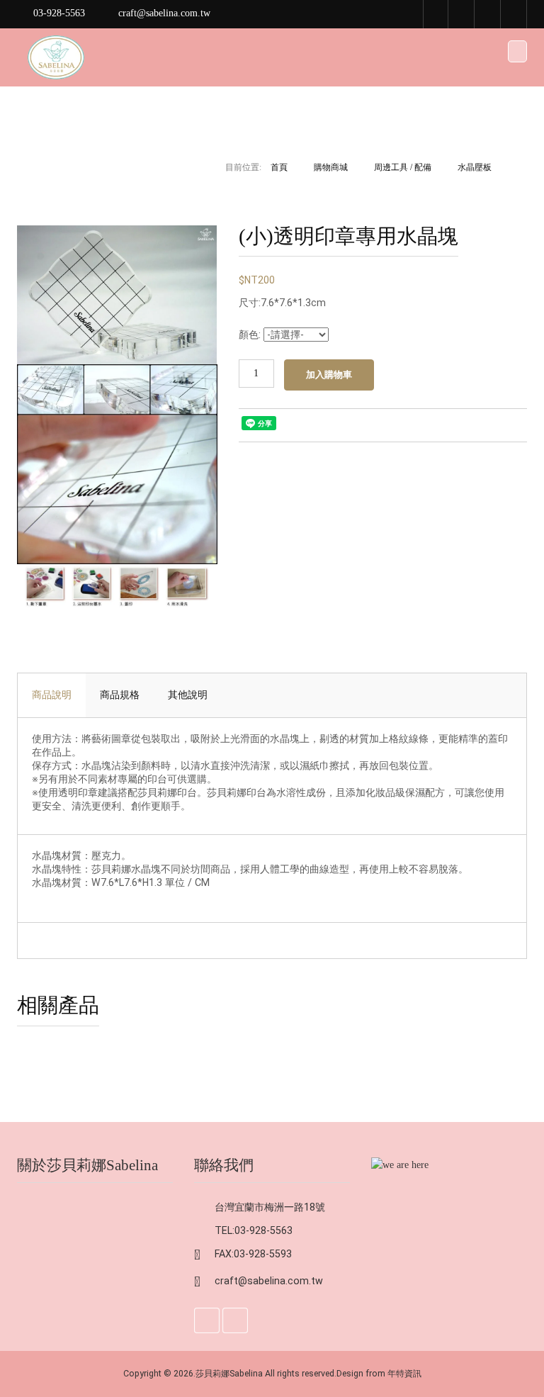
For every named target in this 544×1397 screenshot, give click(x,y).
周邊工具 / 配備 (402, 167)
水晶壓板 (475, 167)
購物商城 (331, 167)
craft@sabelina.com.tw (269, 1280)
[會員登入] (488, 14)
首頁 (279, 167)
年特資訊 (404, 1373)
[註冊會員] (462, 14)
